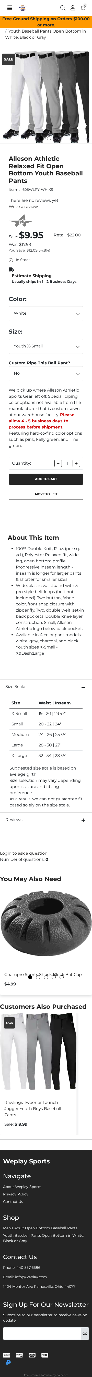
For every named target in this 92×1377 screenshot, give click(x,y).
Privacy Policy (15, 1194)
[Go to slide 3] (57, 138)
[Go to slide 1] (41, 138)
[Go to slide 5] (62, 977)
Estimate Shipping (32, 275)
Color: (18, 299)
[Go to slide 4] (54, 977)
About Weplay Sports (22, 1186)
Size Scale (15, 686)
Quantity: (21, 463)
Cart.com (62, 1375)
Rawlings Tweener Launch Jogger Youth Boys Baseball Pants (32, 1108)
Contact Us (13, 1201)
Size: (15, 331)
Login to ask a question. (24, 853)
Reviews (13, 819)
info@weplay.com (31, 1277)
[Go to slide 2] (49, 138)
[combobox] (46, 313)
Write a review (23, 206)
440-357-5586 (28, 1267)
